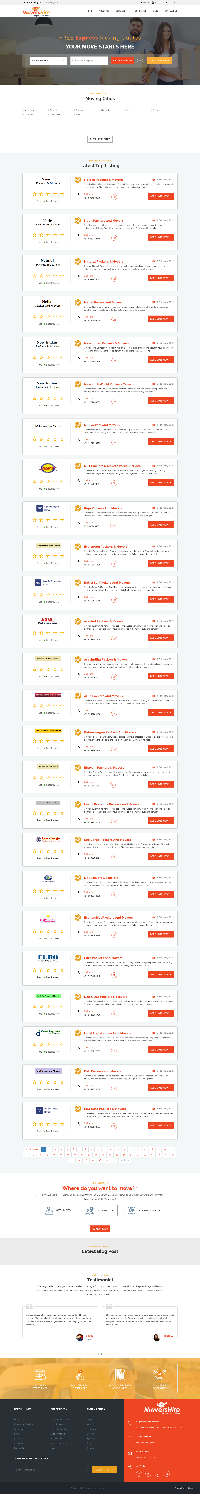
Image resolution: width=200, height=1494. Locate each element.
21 (172, 1149)
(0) (44, 201)
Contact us (19, 1438)
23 (33, 1155)
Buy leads (19, 1448)
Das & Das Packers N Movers (105, 996)
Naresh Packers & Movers (103, 179)
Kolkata (156, 110)
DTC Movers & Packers (101, 878)
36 (124, 1155)
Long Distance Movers (61, 1419)
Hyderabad (106, 110)
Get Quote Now (122, 60)
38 (138, 1155)
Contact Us (171, 11)
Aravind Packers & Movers (104, 621)
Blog (155, 11)
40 (152, 1155)
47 (93, 1160)
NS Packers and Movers (102, 425)
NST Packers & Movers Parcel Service (112, 466)
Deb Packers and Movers (102, 1071)
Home (90, 11)
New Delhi (55, 114)
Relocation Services (23, 1424)
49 (107, 1160)
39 (145, 1155)
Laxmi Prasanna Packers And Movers (112, 804)
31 (89, 1155)
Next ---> (125, 1160)
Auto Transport (57, 1434)
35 (117, 1155)
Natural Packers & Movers (103, 261)
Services (121, 11)
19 (158, 1149)
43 (173, 1155)
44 (71, 1160)
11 (104, 1149)
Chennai (80, 110)
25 (47, 1155)
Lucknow (28, 114)
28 (68, 1155)
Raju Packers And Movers (103, 508)
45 (79, 1160)
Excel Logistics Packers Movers (107, 1033)
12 (111, 1149)
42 (166, 1155)
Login (146, 2)
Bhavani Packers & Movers (104, 767)
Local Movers (56, 1424)
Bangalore (55, 110)
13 (118, 1149)
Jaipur (130, 110)
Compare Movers (159, 60)
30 (82, 1155)
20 (165, 1149)
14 (124, 1149)
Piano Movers (56, 1438)
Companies (141, 11)
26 (54, 1155)
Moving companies (59, 1443)
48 (100, 1160)
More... (53, 1448)
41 (159, 1155)
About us (104, 11)
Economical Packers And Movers (108, 917)
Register (158, 2)
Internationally (148, 1210)
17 (145, 1149)
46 (86, 1160)
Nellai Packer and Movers (103, 302)
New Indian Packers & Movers (106, 343)
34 (110, 1155)
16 (138, 1149)
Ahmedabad (30, 110)
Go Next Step (100, 1229)
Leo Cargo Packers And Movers (107, 839)
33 (102, 1155)
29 (75, 1155)
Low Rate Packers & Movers (105, 1109)
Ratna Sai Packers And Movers (107, 582)
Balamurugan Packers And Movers (110, 732)
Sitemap (191, 1488)
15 (131, 1149)
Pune (78, 114)
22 (26, 1155)
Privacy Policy (180, 1488)
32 (96, 1155)
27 (61, 1155)
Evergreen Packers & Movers (105, 546)
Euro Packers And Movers (103, 958)
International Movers (60, 1429)
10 (98, 1149)
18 (152, 1149)
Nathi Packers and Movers (104, 220)
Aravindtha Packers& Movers (106, 659)
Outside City (104, 1210)
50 (114, 1160)
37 (131, 1155)
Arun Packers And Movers (103, 696)
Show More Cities (100, 139)
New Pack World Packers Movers (109, 384)
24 (40, 1155)
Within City (63, 1210)
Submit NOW (103, 1469)
